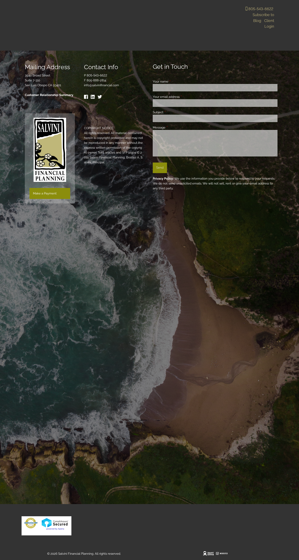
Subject (173, 112)
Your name (175, 81)
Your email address (181, 97)
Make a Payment (45, 193)
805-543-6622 (260, 9)
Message (174, 127)
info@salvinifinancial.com (101, 85)
